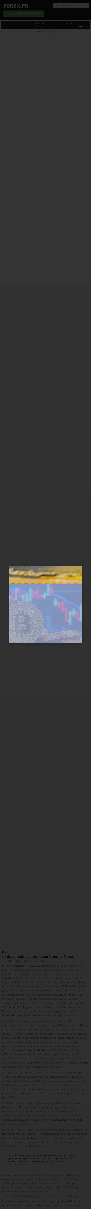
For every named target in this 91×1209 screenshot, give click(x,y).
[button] (78, 569)
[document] (45, 604)
